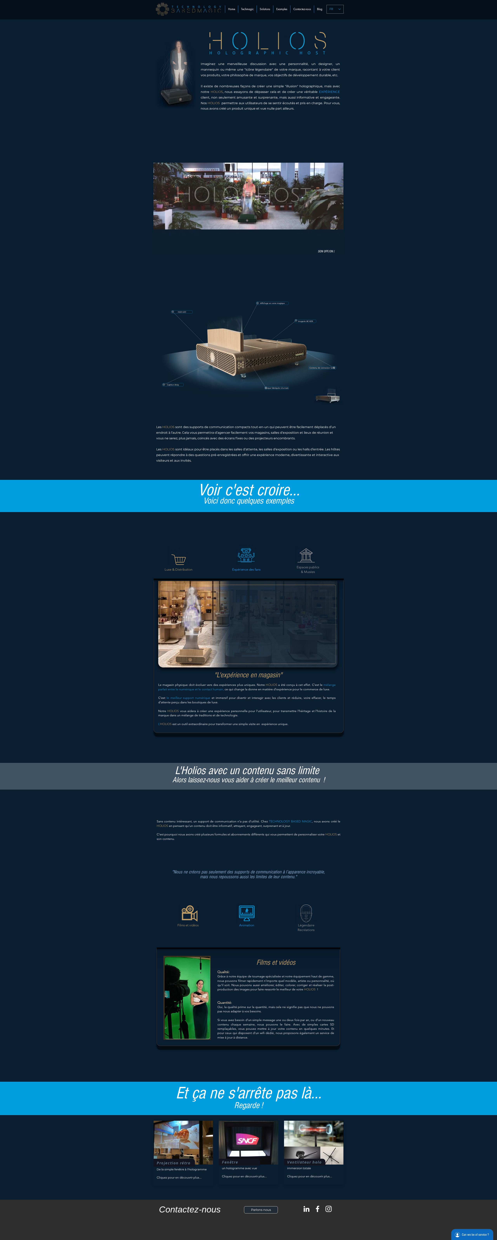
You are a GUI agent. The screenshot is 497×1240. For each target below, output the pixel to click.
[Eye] (326, 395)
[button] (265, 9)
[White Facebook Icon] (317, 1209)
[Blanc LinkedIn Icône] (306, 1209)
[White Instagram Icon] (328, 1209)
